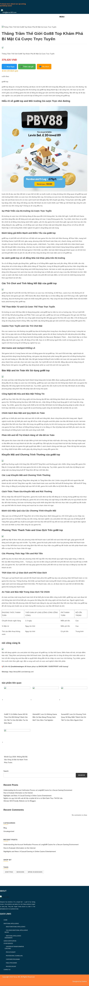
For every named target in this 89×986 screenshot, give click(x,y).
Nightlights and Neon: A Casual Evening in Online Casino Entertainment (27, 795)
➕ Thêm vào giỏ (26, 67)
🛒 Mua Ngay (9, 67)
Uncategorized (8, 831)
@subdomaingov (17, 666)
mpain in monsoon (35, 872)
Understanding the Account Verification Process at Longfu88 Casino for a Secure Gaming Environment (37, 790)
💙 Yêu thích (44, 67)
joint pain (9, 872)
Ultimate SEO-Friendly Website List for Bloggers (19, 801)
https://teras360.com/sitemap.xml (21, 672)
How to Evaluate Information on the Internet (18, 793)
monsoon (20, 872)
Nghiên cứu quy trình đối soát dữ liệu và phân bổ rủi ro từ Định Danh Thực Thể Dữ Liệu (32, 798)
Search (5, 771)
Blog (5, 828)
